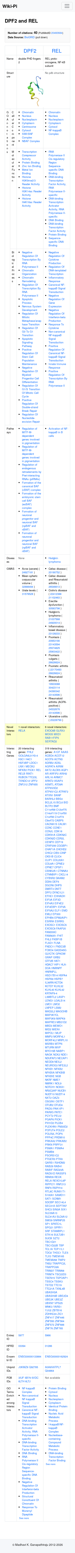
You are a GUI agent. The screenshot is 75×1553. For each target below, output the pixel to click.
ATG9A (59, 784)
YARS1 (57, 1306)
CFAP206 (50, 845)
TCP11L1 (59, 1249)
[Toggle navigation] (67, 6)
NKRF (48, 1080)
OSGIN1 (50, 1101)
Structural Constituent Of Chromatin (30, 1499)
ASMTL (49, 784)
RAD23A (59, 1170)
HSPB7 (58, 979)
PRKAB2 (61, 1141)
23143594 (54, 644)
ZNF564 (59, 1321)
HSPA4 (63, 975)
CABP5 (59, 820)
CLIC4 (57, 856)
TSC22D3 (60, 1274)
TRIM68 (59, 1270)
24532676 (54, 709)
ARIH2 (63, 773)
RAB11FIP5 (52, 738)
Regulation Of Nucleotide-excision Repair (31, 417)
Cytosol (26, 130)
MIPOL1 (50, 1033)
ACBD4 (49, 755)
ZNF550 (49, 1321)
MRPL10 (63, 1040)
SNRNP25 (59, 1220)
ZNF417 (49, 1317)
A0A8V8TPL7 (53, 1367)
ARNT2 (49, 781)
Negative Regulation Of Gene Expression (56, 301)
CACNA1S (51, 824)
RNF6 (48, 1188)
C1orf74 (59, 817)
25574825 (54, 648)
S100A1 (49, 1195)
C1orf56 (49, 817)
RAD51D (50, 1173)
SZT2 (56, 1238)
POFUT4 (50, 1130)
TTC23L (32, 777)
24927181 (27, 572)
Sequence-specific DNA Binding (56, 241)
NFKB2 (22, 770)
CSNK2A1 (51, 871)
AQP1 (64, 770)
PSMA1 (49, 1148)
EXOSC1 (50, 925)
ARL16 (49, 777)
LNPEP (49, 1008)
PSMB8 (49, 1152)
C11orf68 (50, 809)
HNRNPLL (51, 972)
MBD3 (48, 1026)
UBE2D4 (63, 1296)
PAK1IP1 (58, 1108)
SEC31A (50, 1206)
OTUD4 (58, 1105)
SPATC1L (56, 1224)
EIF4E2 (59, 903)
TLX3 (48, 1256)
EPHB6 (49, 917)
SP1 (47, 1224)
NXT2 (48, 1098)
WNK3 (48, 1306)
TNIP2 (61, 1260)
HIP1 (57, 964)
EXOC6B (50, 730)
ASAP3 (58, 781)
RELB (21, 773)
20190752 (54, 572)
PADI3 (48, 1108)
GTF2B (49, 961)
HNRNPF (56, 968)
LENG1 (49, 1000)
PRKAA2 (50, 1141)
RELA (21, 730)
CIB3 (56, 853)
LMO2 (56, 1004)
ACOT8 (49, 759)
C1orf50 (62, 813)
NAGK (48, 1054)
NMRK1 (49, 1083)
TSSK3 (58, 1281)
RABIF (49, 1170)
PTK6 (59, 1159)
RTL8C (49, 1191)
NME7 (56, 1080)
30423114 (54, 687)
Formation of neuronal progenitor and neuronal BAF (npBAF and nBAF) (30, 520)
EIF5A (62, 907)
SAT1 (48, 1198)
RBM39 (49, 1177)
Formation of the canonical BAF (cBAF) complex (31, 486)
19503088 (54, 684)
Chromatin (28, 112)
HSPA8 (49, 979)
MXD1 (57, 734)
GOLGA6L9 (25, 755)
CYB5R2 (50, 878)
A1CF (57, 752)
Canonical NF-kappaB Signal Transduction (57, 288)
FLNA (57, 943)
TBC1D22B (51, 1245)
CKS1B (49, 856)
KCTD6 (58, 982)
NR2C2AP (51, 1090)
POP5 (59, 1134)
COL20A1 (58, 860)
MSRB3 (49, 1044)
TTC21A (49, 1288)
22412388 (55, 594)
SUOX (48, 1238)
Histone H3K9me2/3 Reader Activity (31, 180)
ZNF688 (59, 1324)
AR (47, 773)
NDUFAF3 (51, 1058)
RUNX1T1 (59, 1191)
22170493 (55, 669)
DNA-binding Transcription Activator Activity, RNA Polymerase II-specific (57, 207)
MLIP (58, 1033)
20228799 (55, 720)
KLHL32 (58, 986)
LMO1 (48, 1004)
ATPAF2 (63, 791)
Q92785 (33, 1367)
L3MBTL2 (50, 997)
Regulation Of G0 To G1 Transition (30, 331)
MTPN (58, 1044)
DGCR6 (49, 885)
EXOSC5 (61, 925)
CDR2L (60, 838)
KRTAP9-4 (51, 993)
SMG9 (48, 1220)
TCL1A (49, 1249)
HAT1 (57, 961)
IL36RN (49, 982)
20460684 (56, 32)
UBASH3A (51, 1292)
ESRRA (49, 921)
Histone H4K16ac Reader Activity (32, 202)
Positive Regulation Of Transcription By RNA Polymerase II (58, 378)
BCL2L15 (50, 802)
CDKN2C (61, 835)
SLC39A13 (51, 1213)
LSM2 (57, 1008)
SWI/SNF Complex (27, 135)
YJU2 (48, 1310)
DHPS (58, 885)
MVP (58, 1047)
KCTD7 (49, 986)
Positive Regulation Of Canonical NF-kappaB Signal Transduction (57, 353)
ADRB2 (49, 763)
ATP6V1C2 (51, 791)
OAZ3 (55, 1098)
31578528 (27, 594)
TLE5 (65, 1252)
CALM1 (62, 824)
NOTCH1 (50, 1087)
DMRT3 (49, 889)
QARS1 (49, 1162)
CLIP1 (48, 860)
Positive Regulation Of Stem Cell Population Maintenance (30, 357)
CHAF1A (50, 849)
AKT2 (48, 770)
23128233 (54, 633)
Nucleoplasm (29, 119)
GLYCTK (50, 953)
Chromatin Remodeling (29, 279)
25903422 (54, 651)
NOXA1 (60, 1087)
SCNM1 (56, 1198)
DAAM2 (60, 878)
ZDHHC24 (51, 1314)
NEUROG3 (51, 1065)
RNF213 (61, 1184)
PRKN (48, 1144)
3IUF (21, 1378)
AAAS (64, 752)
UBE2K (49, 1299)
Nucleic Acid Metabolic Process (56, 1417)
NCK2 (56, 1054)
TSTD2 (49, 1285)
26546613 (54, 587)
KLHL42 (59, 990)
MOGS (49, 734)
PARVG (49, 1112)
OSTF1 (60, 1101)
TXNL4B (60, 1288)
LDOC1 (33, 763)
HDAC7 (49, 964)
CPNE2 (60, 863)
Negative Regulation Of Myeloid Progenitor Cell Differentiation (30, 375)
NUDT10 (50, 1094)
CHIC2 (49, 853)
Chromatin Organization (29, 272)
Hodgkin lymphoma (55, 559)
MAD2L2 (50, 1011)
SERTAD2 (51, 741)
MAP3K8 (50, 1018)
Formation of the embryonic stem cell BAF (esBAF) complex (31, 500)
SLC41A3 (50, 1216)
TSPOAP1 (62, 1278)
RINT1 (29, 773)
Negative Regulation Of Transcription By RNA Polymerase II (31, 259)
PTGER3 (50, 1159)
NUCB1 (62, 1090)
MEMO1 (58, 1026)
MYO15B (50, 1051)
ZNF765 (58, 1328)
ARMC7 (58, 777)
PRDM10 (59, 1137)
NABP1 (60, 1051)
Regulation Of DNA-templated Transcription (57, 270)
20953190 (54, 641)
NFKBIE (50, 1076)
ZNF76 (49, 1328)
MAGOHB (61, 1011)
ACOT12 (59, 755)
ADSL (57, 763)
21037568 (54, 619)
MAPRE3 (50, 1022)
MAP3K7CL (52, 1015)
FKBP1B (57, 939)
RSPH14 (57, 1188)
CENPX (49, 842)
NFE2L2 (63, 1065)
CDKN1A (50, 835)
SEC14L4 (60, 1202)
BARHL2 (50, 799)
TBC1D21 (50, 1242)
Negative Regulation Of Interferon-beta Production (57, 315)
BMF (56, 806)
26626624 (54, 662)
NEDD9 (49, 1062)
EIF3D (57, 899)
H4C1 (29, 759)
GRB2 (56, 957)
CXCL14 (63, 874)
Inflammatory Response (56, 279)
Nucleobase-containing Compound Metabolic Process (56, 1442)
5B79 (28, 1378)
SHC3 (48, 1209)
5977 (21, 1335)
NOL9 (58, 1083)
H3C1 (21, 759)
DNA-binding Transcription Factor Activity (57, 227)
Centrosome (29, 126)
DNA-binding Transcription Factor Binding (57, 1456)
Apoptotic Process (27, 301)
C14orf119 (51, 813)
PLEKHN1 (51, 1126)
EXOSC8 (50, 928)
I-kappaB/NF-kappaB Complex (56, 1427)
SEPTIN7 (61, 1206)
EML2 (48, 914)
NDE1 (64, 1054)
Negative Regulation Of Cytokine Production (56, 257)
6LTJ (28, 1381)
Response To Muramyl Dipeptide (29, 1510)
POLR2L (50, 1134)
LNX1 (21, 766)
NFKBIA (50, 1072)
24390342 (54, 691)
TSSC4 (49, 1281)
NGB (58, 1076)
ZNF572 (49, 1324)
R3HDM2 (60, 1162)
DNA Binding (56, 220)
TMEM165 (58, 1256)
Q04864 (49, 1371)
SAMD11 (60, 1195)
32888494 (27, 587)
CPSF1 (58, 867)
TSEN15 (50, 1278)
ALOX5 (56, 770)
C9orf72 (49, 820)
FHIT (60, 935)
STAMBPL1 (58, 1231)
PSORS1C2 (52, 1155)
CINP (63, 853)
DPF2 (30, 50)
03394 (21, 1346)
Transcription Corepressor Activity (29, 155)
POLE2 (60, 1130)
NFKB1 (49, 1069)
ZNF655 (33, 784)
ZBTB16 (57, 1310)
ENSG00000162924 (56, 1356)
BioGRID (29, 37)
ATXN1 (49, 795)
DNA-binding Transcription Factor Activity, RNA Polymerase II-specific (57, 186)
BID (66, 802)
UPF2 (34, 781)
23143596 (54, 695)
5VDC (35, 1378)
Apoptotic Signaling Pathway (27, 342)
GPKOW (60, 953)
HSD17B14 (51, 975)
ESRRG (59, 921)
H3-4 (35, 755)
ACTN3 (58, 759)
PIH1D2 (49, 1123)
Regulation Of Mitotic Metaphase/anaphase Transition (31, 319)
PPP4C (49, 1137)
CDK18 (58, 831)
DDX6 (48, 881)
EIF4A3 (49, 903)
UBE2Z (58, 1299)
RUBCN (22, 777)
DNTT (58, 889)
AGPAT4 (50, 766)
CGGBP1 (62, 845)
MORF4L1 (59, 1036)
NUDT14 (60, 1094)
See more (24, 1518)
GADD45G (60, 950)
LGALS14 (59, 1000)
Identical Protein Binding (58, 1408)
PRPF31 (58, 1144)
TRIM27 (49, 1270)
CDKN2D (50, 838)
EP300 (56, 914)
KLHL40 (49, 990)
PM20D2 (63, 1126)
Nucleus (26, 116)
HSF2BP (23, 763)
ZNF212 (23, 784)
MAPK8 (60, 1018)
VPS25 (58, 1303)
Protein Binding (31, 162)
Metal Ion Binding (27, 171)
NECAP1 (62, 1058)
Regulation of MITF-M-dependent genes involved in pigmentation (31, 436)
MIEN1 (56, 1029)
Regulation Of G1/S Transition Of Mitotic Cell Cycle (31, 391)
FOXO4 (49, 950)
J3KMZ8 (23, 1367)
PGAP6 (49, 1119)
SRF (47, 1231)
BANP (57, 795)
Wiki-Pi (9, 6)
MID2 (48, 1029)
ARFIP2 (54, 773)
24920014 (54, 623)
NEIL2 (58, 1062)
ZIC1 (60, 1314)
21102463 (54, 597)
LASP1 (61, 997)
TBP (61, 1245)
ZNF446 (59, 1317)
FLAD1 (49, 943)
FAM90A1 (50, 935)
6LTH (21, 1381)
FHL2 (30, 752)
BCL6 (59, 802)
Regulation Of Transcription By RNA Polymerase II (31, 290)
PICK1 (31, 770)
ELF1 (58, 910)
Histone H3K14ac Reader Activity (32, 191)
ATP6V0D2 (51, 788)
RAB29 (49, 1166)
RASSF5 (61, 1173)
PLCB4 (59, 1123)
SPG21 (49, 1227)
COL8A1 (50, 863)
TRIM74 (49, 1274)
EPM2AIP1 (60, 917)
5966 (48, 1335)
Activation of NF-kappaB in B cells (58, 432)
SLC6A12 (62, 1216)
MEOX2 (30, 766)
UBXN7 (49, 1303)
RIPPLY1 (50, 1184)
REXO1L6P (59, 1180)
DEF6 (55, 881)
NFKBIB (60, 1072)
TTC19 (58, 1285)
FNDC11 (50, 946)
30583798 (54, 608)
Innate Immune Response (57, 365)
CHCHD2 (61, 849)
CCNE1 (57, 827)
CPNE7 (49, 867)
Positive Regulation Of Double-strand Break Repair (30, 405)
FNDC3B (61, 946)
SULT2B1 (59, 1234)
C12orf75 (61, 809)
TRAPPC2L (59, 1263)
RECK (58, 1177)
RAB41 (58, 1166)
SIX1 (64, 1209)
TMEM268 (51, 1260)
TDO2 (48, 1252)
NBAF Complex (31, 141)
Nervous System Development (31, 308)
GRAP (48, 957)
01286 (48, 1346)
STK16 (49, 1234)
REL (57, 50)
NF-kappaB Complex (55, 132)
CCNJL (49, 831)
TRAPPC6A (52, 1267)
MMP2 (49, 1036)
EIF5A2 (49, 910)
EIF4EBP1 (51, 907)
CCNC (48, 827)
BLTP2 (49, 806)
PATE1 (58, 1112)
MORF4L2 (51, 1040)
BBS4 (59, 799)
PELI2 (57, 1116)
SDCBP (49, 1202)
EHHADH (59, 896)
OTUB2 (49, 1105)
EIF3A (48, 899)
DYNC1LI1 (58, 892)
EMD (64, 910)
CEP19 (59, 842)
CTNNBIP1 (51, 874)
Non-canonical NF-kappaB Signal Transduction (57, 337)
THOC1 (57, 1252)
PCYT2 (49, 1116)
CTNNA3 (63, 871)
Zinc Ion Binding (31, 166)
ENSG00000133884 (29, 1356)
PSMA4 (59, 1148)
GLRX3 (60, 730)
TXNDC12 (24, 781)
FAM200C (50, 932)
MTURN (49, 1047)
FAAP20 (61, 928)
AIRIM (59, 766)
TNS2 (48, 1263)
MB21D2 (62, 1022)
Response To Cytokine (56, 326)
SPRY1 (58, 1227)
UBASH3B (51, 1296)
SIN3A (56, 1209)
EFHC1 (49, 896)
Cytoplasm (28, 123)
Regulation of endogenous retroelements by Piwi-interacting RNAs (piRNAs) (31, 472)
